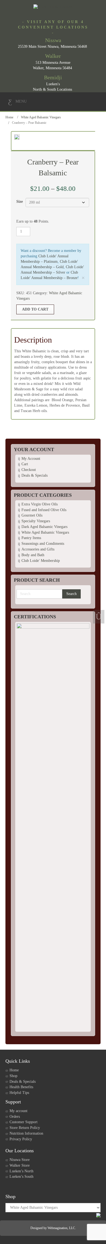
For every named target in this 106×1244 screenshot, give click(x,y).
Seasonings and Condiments (42, 544)
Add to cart (35, 309)
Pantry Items (31, 538)
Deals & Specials (34, 475)
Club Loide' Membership (40, 561)
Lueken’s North (21, 1171)
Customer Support (24, 1122)
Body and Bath (32, 555)
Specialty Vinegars (35, 521)
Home (9, 117)
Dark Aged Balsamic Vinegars (44, 527)
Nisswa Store (20, 1160)
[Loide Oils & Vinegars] (53, 7)
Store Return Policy (25, 1128)
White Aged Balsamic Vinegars (41, 117)
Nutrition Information (26, 1133)
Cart (24, 464)
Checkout (28, 470)
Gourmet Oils (31, 515)
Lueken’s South (21, 1177)
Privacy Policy (21, 1139)
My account (18, 1111)
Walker (53, 56)
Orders (15, 1117)
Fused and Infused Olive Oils (43, 510)
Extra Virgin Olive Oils (39, 504)
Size (19, 202)
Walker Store (20, 1165)
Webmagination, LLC (61, 1228)
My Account (30, 459)
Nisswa (53, 40)
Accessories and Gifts (37, 549)
